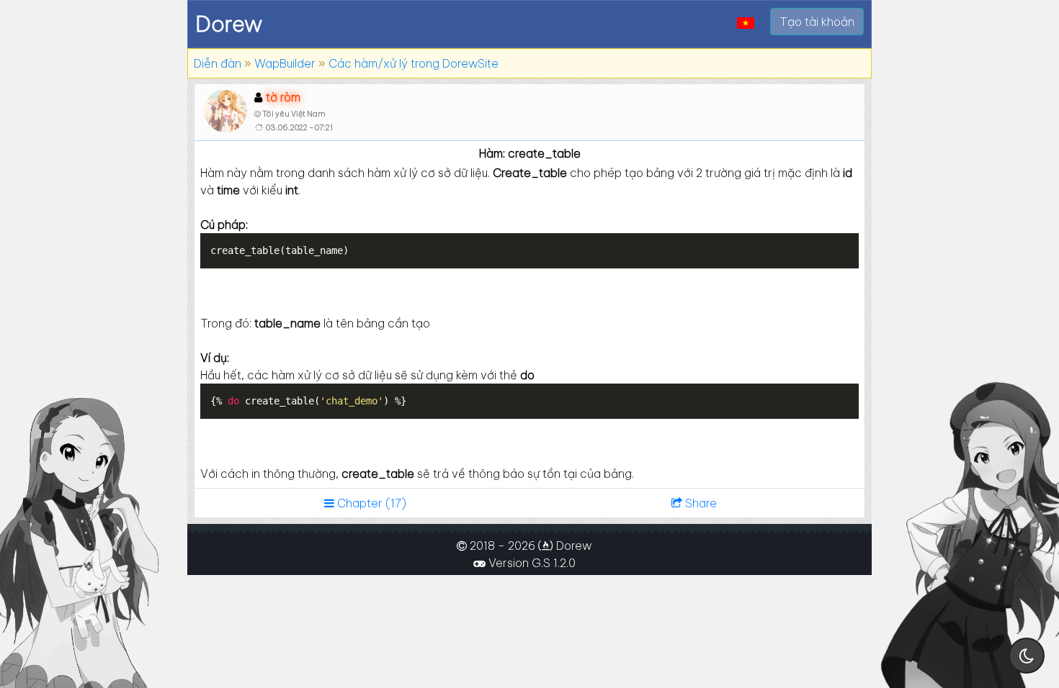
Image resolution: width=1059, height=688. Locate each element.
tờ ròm (283, 97)
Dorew (228, 23)
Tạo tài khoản (816, 21)
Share (699, 503)
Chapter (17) (370, 503)
